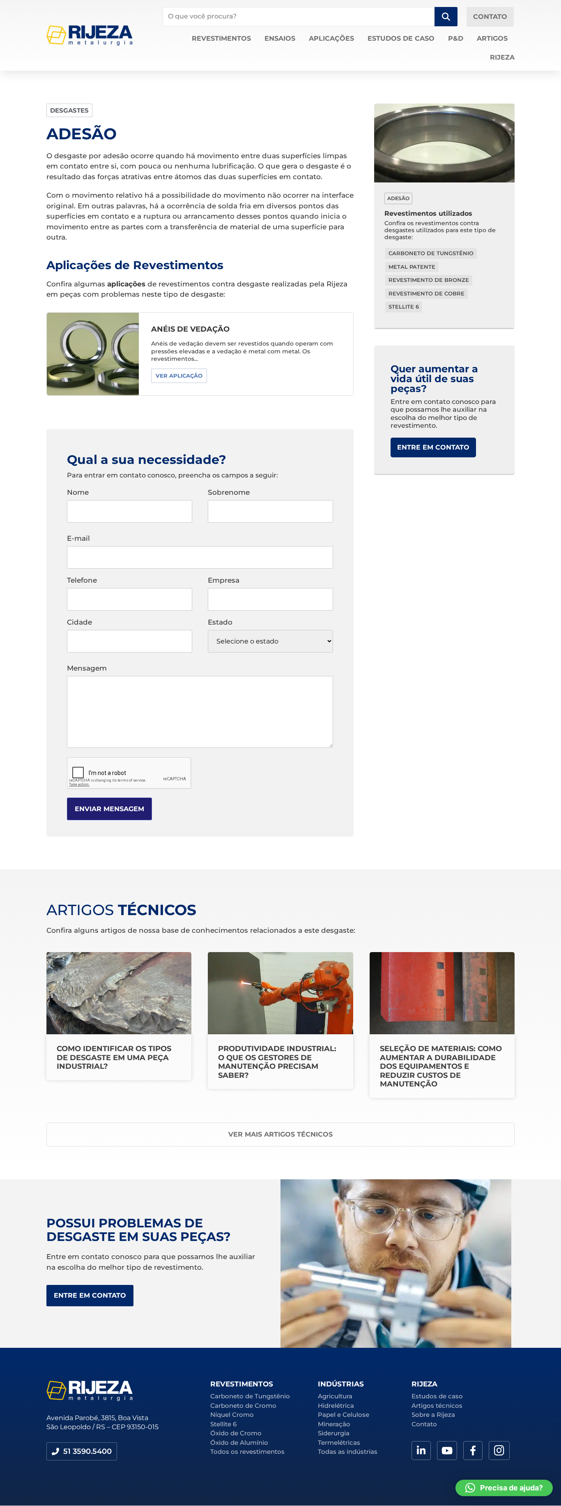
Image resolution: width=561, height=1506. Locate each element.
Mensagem (87, 668)
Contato (424, 1424)
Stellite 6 (223, 1424)
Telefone (82, 580)
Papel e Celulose (343, 1414)
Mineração (334, 1424)
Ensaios (279, 38)
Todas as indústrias (347, 1451)
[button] (81, 1451)
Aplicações (331, 38)
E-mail (78, 538)
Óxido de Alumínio (239, 1442)
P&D (455, 38)
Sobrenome (229, 492)
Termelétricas (339, 1442)
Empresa (223, 580)
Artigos (492, 38)
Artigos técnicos (437, 1405)
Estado (220, 622)
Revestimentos (221, 38)
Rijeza (502, 57)
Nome (78, 492)
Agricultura (335, 1396)
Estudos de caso (401, 38)
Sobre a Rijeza (433, 1414)
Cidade (79, 622)
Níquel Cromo (232, 1414)
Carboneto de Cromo (243, 1405)
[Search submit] (446, 16)
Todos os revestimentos (247, 1451)
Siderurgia (333, 1433)
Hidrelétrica (336, 1405)
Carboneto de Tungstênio (250, 1396)
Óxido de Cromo (236, 1433)
